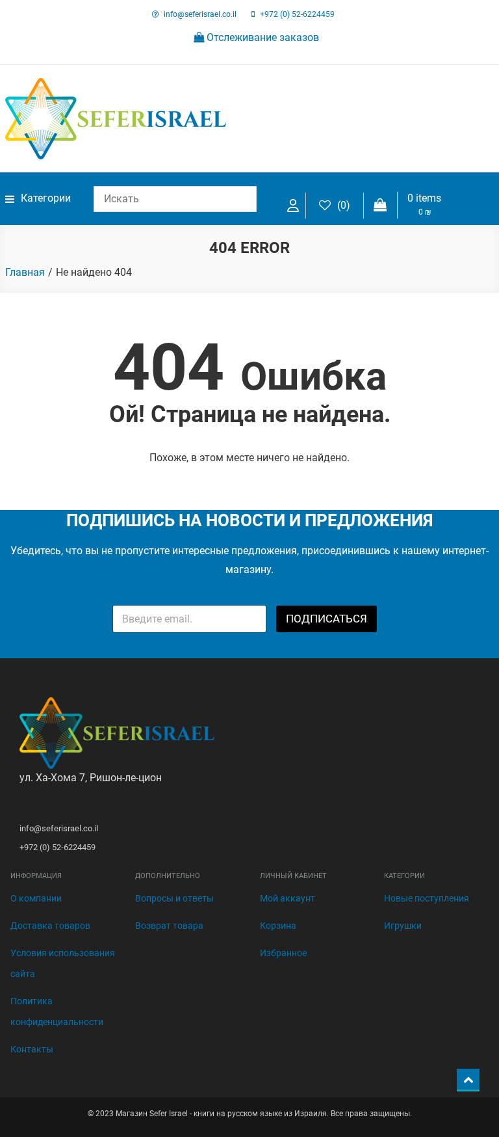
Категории (46, 198)
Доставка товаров (50, 925)
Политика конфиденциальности (56, 1011)
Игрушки (403, 925)
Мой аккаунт (287, 898)
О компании (36, 898)
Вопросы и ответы (174, 898)
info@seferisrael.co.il (200, 14)
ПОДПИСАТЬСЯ (326, 618)
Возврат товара (169, 925)
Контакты (31, 1049)
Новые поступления (426, 898)
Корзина (278, 925)
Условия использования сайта (62, 963)
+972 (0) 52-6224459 (297, 14)
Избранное (283, 953)
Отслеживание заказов (261, 37)
